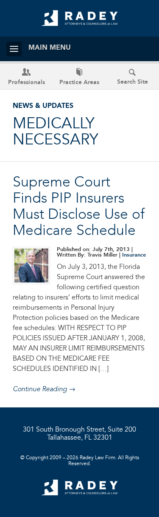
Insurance (134, 255)
